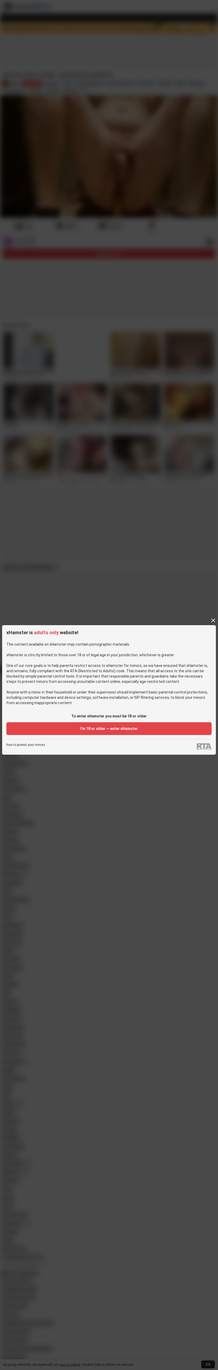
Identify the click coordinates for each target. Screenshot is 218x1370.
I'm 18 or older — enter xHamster (109, 728)
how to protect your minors (25, 745)
